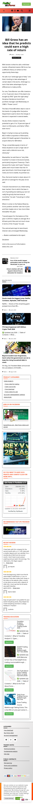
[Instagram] (15, 11)
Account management (11, 735)
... (18, 306)
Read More (9, 642)
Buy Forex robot (9, 733)
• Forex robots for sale (11, 392)
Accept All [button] (19, 798)
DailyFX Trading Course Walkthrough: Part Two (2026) (22, 649)
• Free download (9, 389)
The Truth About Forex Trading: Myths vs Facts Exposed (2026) (22, 673)
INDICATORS (8, 397)
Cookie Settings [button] (9, 798)
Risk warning (8, 763)
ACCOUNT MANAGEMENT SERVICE (14, 395)
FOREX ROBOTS (8, 381)
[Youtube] (18, 11)
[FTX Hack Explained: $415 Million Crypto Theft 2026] (16, 319)
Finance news (16, 57)
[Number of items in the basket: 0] (3, 10)
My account (26, 4)
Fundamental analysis (10, 751)
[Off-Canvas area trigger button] (30, 11)
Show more (9, 563)
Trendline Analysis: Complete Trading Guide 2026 (22, 624)
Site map (6, 754)
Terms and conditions (10, 765)
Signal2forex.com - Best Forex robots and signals (16, 426)
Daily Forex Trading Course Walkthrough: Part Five (22, 697)
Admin (12, 54)
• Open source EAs (10, 387)
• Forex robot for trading (11, 384)
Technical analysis (9, 749)
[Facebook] (12, 11)
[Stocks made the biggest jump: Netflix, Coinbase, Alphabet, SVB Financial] (16, 290)
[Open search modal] (22, 11)
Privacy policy (8, 768)
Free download (8, 730)
